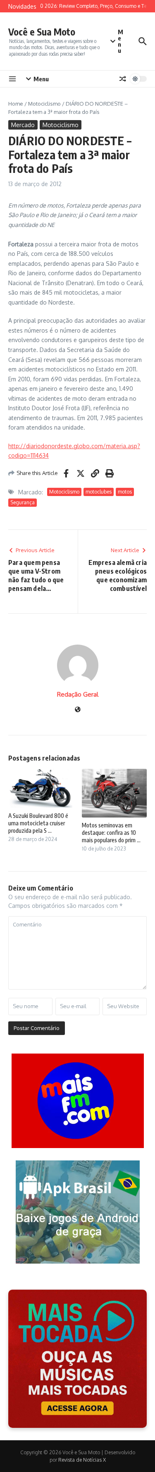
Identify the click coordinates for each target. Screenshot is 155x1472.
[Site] (78, 710)
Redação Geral (77, 694)
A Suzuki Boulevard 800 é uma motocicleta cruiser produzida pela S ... (38, 823)
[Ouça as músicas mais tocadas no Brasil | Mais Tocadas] (77, 1359)
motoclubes (99, 492)
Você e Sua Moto (41, 32)
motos (125, 492)
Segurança (22, 502)
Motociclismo (44, 103)
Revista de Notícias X (82, 1460)
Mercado (23, 124)
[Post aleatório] (122, 79)
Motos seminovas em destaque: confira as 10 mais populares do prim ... (111, 833)
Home (15, 103)
